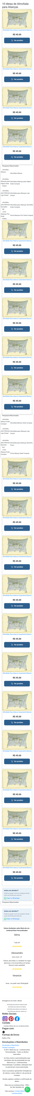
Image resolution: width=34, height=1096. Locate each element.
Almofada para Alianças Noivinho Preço (21, 444)
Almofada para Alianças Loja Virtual (19, 194)
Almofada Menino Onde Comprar (21, 423)
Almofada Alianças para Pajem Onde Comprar (20, 183)
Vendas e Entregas (8, 1047)
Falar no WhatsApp (12, 898)
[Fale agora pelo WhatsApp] (27, 1089)
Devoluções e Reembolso (10, 1045)
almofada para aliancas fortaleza (17, 1007)
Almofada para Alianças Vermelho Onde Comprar (21, 206)
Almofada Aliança (16, 173)
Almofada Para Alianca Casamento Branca (17, 30)
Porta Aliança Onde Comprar (19, 453)
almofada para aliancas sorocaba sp (17, 1009)
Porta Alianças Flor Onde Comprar (21, 215)
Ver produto (18, 40)
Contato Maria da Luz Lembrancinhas (16, 1026)
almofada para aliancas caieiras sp (17, 1011)
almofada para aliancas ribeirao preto (17, 1004)
